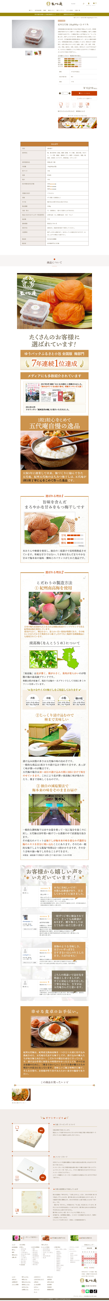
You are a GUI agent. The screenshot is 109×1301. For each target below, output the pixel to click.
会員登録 (49, 1279)
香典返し (58, 1270)
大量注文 (36, 1282)
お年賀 (71, 1253)
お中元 (71, 1257)
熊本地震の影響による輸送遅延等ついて (45, 14)
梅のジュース (36, 1257)
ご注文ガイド (37, 1276)
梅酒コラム (24, 1279)
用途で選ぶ (57, 1247)
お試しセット (24, 1259)
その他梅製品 (36, 1262)
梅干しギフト (60, 10)
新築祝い (58, 1258)
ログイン (36, 1287)
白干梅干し (23, 1255)
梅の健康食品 (36, 1255)
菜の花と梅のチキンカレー (19, 1102)
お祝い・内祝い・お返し (61, 1249)
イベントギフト (72, 1251)
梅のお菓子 (35, 1252)
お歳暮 (71, 1258)
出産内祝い (59, 1256)
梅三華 (44, 1257)
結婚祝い (58, 1251)
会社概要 (49, 1284)
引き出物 (58, 1268)
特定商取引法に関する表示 (90, 1296)
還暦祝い (58, 1261)
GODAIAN (22, 1264)
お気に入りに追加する (85, 98)
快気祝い (58, 1260)
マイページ (36, 1289)
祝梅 (44, 1254)
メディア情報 (15, 1284)
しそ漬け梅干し (24, 1252)
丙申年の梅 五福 (46, 1255)
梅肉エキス (51, 10)
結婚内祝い (59, 1253)
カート (35, 1292)
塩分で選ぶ (23, 1261)
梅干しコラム (25, 1276)
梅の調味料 (35, 1254)
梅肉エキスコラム (26, 1282)
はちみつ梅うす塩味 (25, 1254)
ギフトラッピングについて (66, 111)
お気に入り (50, 1276)
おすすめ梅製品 (35, 1247)
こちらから (50, 193)
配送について (81, 111)
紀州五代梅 (23, 1249)
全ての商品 (69, 10)
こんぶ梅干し (24, 1257)
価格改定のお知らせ (69, 14)
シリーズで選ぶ (45, 1247)
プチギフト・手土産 (74, 1247)
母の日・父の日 (73, 1255)
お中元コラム (25, 1287)
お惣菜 (34, 1259)
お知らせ (14, 1279)
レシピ (13, 1276)
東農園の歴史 (50, 1289)
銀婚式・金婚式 (60, 1265)
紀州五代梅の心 (46, 1249)
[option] (33, 34)
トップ (13, 1244)
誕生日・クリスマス (74, 1260)
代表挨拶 (49, 1287)
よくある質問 (37, 1284)
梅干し (31, 10)
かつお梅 (23, 1250)
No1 (72, 76)
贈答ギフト (59, 1267)
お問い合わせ (50, 1282)
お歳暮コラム (25, 1289)
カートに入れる (85, 93)
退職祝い (58, 1263)
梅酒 (44, 10)
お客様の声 (14, 1282)
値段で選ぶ (23, 1262)
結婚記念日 (72, 1262)
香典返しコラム (25, 1284)
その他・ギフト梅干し (48, 1252)
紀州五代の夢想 (46, 1250)
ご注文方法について (39, 1279)
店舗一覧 (77, 10)
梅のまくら (35, 1261)
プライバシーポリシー (78, 1296)
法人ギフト (72, 1249)
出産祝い (58, 1255)
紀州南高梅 (38, 10)
